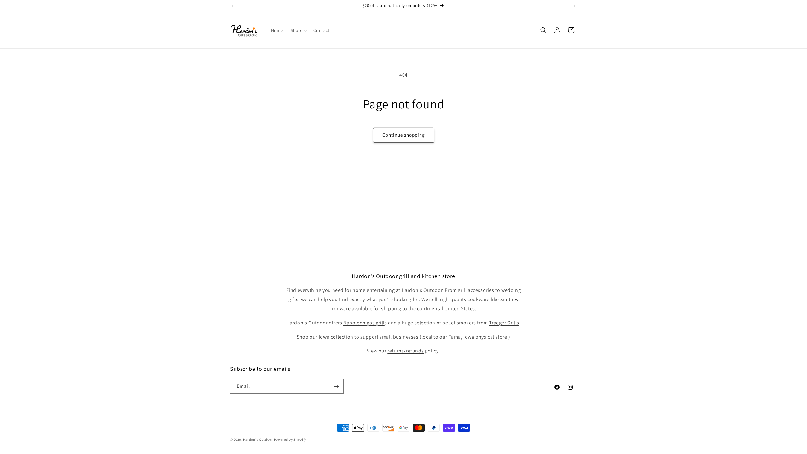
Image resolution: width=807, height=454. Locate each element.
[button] (298, 30)
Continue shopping (403, 135)
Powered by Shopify (290, 439)
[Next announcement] (575, 6)
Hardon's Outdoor (258, 439)
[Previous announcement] (232, 6)
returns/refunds (405, 350)
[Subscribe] (336, 386)
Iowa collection (336, 337)
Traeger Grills (504, 322)
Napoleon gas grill (364, 322)
